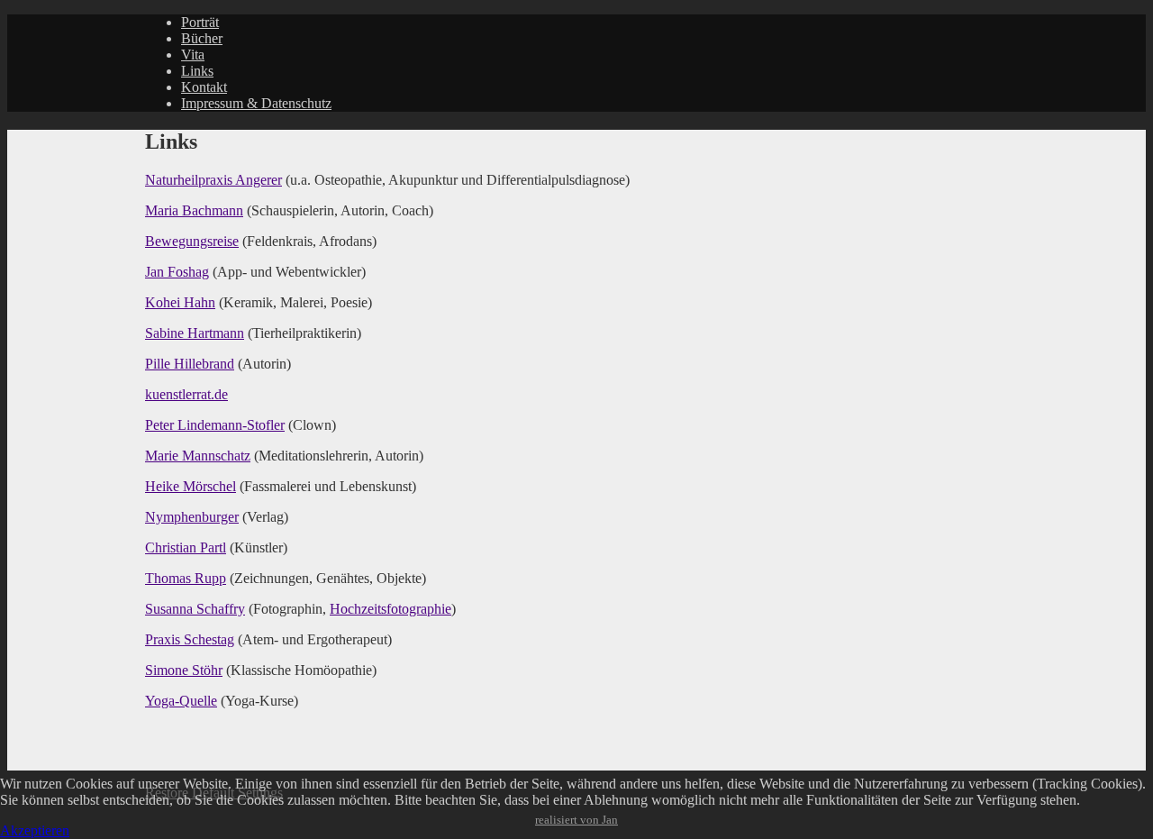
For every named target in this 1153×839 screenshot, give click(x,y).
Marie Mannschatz (197, 455)
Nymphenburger (192, 516)
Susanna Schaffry (195, 608)
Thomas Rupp (185, 578)
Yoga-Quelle (181, 700)
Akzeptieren (34, 830)
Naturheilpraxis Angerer (213, 179)
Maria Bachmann (194, 210)
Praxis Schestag (189, 639)
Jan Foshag (177, 271)
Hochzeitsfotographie (390, 608)
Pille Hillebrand (189, 363)
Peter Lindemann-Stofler (215, 425)
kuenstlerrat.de (186, 394)
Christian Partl (185, 547)
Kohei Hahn (180, 302)
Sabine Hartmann (194, 333)
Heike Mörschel (190, 486)
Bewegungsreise (192, 241)
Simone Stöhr (183, 670)
